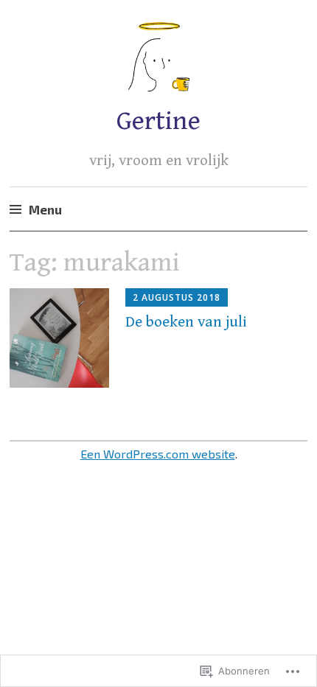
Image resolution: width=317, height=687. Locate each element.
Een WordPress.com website (157, 454)
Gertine (158, 121)
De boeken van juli (186, 322)
